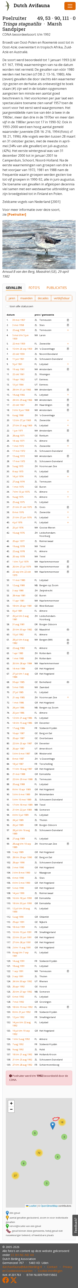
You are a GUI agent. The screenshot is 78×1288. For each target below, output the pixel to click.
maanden (26, 298)
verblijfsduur (62, 298)
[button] (52, 1126)
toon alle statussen (21, 306)
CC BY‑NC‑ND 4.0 (22, 1255)
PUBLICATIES (57, 288)
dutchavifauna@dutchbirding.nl (22, 1267)
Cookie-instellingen (50, 1271)
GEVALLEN (14, 288)
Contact (52, 1267)
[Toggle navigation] (70, 6)
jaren (12, 298)
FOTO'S (34, 288)
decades (43, 298)
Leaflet (32, 1205)
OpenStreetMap (49, 1205)
